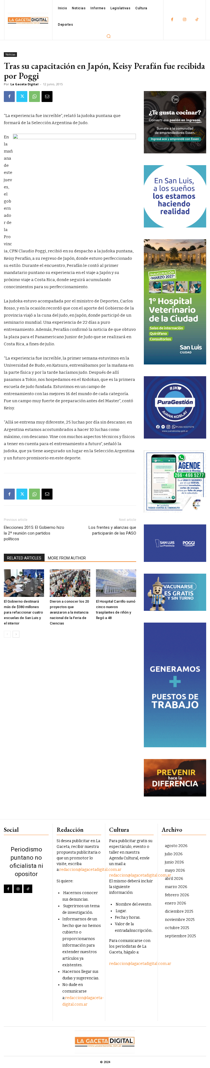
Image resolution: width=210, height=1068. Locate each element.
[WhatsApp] (34, 96)
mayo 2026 (175, 870)
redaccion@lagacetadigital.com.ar (90, 869)
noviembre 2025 (180, 919)
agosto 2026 (176, 846)
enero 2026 (175, 903)
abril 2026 (174, 878)
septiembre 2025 (180, 936)
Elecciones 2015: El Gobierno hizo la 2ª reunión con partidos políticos (34, 533)
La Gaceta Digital (24, 84)
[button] (108, 36)
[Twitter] (21, 96)
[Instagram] (184, 20)
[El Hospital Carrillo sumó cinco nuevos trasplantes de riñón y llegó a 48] (116, 583)
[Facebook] (172, 20)
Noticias (10, 54)
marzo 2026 (176, 887)
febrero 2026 (177, 895)
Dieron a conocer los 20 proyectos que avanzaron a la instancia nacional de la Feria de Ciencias (69, 612)
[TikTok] (197, 20)
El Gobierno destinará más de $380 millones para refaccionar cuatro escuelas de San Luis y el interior (23, 612)
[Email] (47, 96)
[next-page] (16, 634)
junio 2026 (174, 862)
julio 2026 (174, 854)
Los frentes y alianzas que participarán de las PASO (112, 530)
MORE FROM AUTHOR (67, 558)
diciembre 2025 (179, 911)
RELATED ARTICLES (24, 558)
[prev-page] (7, 634)
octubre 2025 (177, 928)
